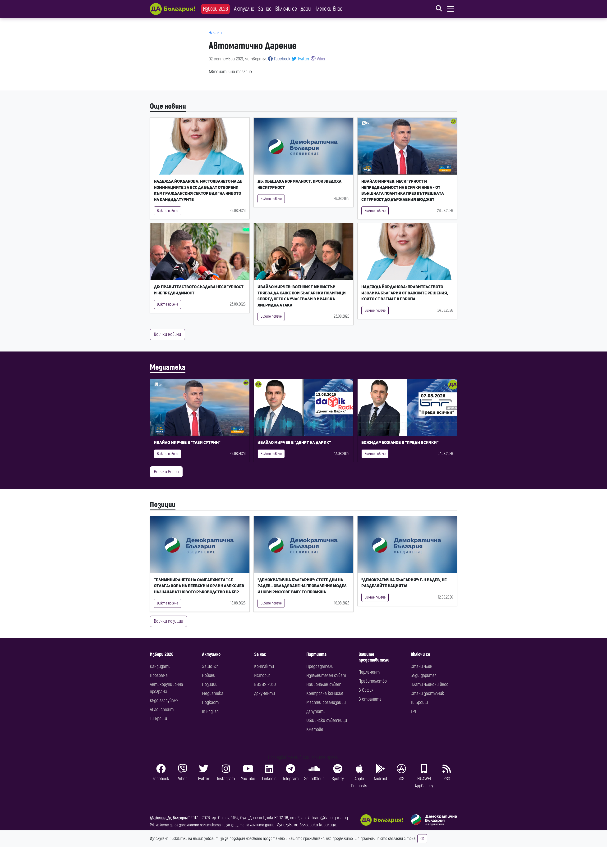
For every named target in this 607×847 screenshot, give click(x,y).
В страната (370, 699)
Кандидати (160, 666)
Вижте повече (167, 210)
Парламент (369, 672)
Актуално (244, 8)
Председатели (319, 666)
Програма (159, 675)
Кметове (314, 729)
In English (210, 711)
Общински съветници (326, 720)
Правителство (373, 681)
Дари (306, 8)
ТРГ (414, 711)
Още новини (168, 106)
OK (422, 838)
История (262, 675)
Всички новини (167, 334)
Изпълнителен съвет (326, 675)
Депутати (316, 711)
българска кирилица (317, 825)
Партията (316, 654)
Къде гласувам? (164, 700)
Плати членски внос (429, 684)
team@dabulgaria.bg (330, 818)
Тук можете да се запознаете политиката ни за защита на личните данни (212, 825)
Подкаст (210, 702)
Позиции (162, 504)
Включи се (286, 8)
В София (366, 690)
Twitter (303, 59)
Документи (264, 693)
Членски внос (328, 8)
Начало (215, 33)
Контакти (264, 666)
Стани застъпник (427, 693)
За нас (264, 8)
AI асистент (162, 709)
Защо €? (210, 666)
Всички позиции (168, 621)
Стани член (421, 666)
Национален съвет (323, 684)
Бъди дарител (424, 675)
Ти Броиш (158, 718)
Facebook (281, 59)
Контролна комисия (324, 693)
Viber (321, 59)
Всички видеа (166, 472)
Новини (208, 675)
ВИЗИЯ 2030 (265, 684)
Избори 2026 (215, 8)
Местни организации (326, 702)
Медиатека (167, 367)
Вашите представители (374, 657)
